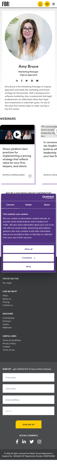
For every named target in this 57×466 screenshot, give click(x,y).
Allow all (28, 249)
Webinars (7, 327)
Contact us (8, 305)
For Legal (7, 282)
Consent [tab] (10, 205)
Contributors (9, 317)
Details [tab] (28, 205)
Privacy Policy (9, 343)
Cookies (6, 346)
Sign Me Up (28, 424)
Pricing (6, 301)
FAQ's (5, 295)
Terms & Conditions (12, 340)
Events (6, 324)
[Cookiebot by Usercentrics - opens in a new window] (42, 197)
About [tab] (47, 205)
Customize (27, 258)
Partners (7, 320)
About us (7, 298)
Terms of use (9, 349)
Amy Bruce (7, 175)
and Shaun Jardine (18, 175)
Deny (28, 266)
